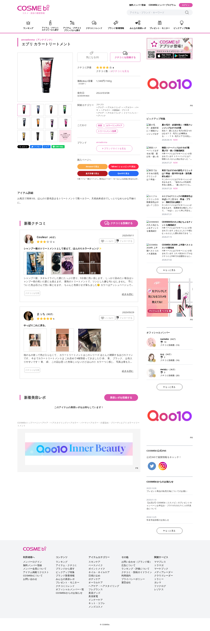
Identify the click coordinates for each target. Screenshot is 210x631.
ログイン (186, 5)
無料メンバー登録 (137, 5)
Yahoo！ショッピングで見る (123, 166)
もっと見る (170, 270)
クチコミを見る (121, 71)
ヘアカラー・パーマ (77, 422)
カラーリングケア (114, 125)
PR (136, 468)
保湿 (100, 125)
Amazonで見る (92, 166)
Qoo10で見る (123, 173)
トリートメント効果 (107, 131)
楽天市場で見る (92, 173)
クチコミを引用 (32, 293)
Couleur (42, 237)
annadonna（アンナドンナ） (37, 39)
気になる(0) (92, 57)
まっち (41, 314)
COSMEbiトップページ (27, 422)
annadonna (101, 142)
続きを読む (127, 294)
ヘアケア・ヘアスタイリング (108, 107)
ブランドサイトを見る (115, 148)
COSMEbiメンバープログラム (162, 5)
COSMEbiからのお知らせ (160, 481)
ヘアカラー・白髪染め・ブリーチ (115, 110)
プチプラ (100, 104)
